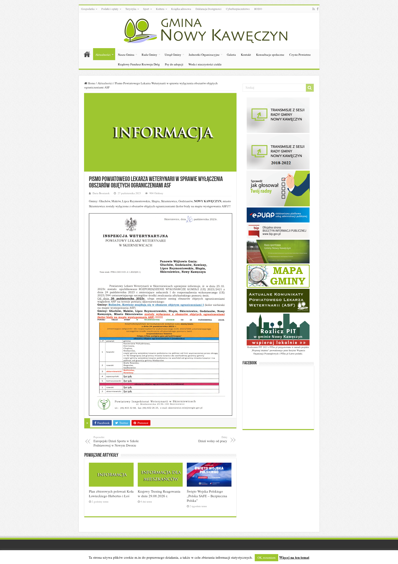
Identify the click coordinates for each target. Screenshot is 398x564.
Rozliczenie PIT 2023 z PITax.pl (262, 347)
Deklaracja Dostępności (208, 9)
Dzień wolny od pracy (212, 439)
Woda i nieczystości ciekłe (205, 64)
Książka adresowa (181, 9)
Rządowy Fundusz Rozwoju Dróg (139, 64)
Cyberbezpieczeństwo (238, 9)
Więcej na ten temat (294, 557)
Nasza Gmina (126, 55)
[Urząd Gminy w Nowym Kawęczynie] (199, 29)
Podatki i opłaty (109, 9)
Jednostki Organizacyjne (204, 55)
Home (91, 83)
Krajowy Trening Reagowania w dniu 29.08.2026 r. (159, 493)
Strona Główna (87, 54)
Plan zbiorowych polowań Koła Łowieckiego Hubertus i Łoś (111, 493)
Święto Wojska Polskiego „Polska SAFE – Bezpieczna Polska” (207, 496)
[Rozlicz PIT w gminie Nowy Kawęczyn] (278, 329)
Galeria (231, 55)
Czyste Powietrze (300, 55)
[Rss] (313, 9)
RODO (258, 9)
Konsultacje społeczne (270, 55)
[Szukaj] (310, 88)
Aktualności (103, 55)
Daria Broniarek (101, 193)
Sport (146, 9)
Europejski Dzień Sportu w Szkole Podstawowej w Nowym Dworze (116, 441)
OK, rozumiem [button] (266, 557)
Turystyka (130, 9)
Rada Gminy (149, 55)
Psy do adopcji (174, 64)
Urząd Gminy (173, 55)
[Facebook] (317, 9)
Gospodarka (87, 9)
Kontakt (246, 55)
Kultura (160, 9)
